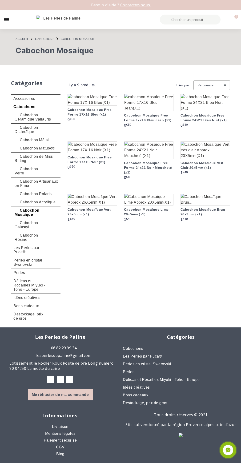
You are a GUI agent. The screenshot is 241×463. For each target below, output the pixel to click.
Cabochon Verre (26, 171)
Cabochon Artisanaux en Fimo (36, 183)
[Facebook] (50, 379)
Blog (60, 454)
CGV (60, 447)
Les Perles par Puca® (26, 250)
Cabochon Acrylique (37, 202)
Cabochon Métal (34, 140)
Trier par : (184, 85)
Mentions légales (60, 433)
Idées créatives (26, 298)
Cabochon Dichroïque (26, 129)
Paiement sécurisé (60, 440)
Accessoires (24, 99)
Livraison (60, 427)
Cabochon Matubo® (37, 148)
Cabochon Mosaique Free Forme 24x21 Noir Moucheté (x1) (148, 167)
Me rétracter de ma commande (60, 395)
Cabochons (24, 107)
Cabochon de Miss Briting (34, 158)
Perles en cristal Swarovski (27, 262)
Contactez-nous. (135, 5)
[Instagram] (60, 379)
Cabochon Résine (26, 237)
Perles (19, 273)
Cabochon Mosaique (27, 212)
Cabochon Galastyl (26, 225)
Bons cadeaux (26, 306)
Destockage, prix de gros (28, 316)
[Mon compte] (225, 19)
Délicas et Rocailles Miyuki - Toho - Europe (29, 285)
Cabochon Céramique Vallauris (33, 117)
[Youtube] (69, 379)
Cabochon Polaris (35, 194)
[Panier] (234, 19)
